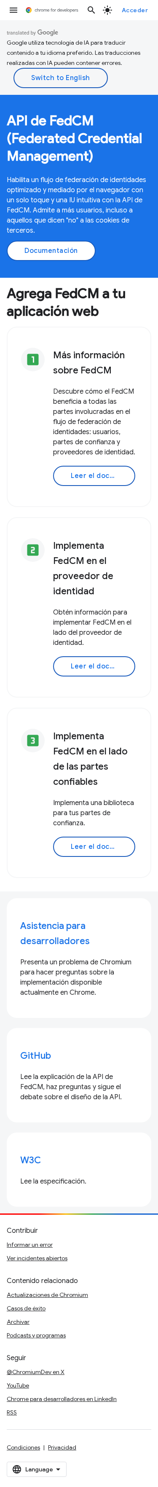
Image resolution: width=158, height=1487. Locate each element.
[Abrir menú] (13, 10)
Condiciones (23, 1447)
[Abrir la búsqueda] (91, 10)
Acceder (135, 10)
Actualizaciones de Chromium (47, 1295)
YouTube (18, 1385)
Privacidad (62, 1447)
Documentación (51, 251)
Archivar (18, 1322)
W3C (30, 1160)
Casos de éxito (26, 1308)
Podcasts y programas (36, 1335)
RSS (12, 1412)
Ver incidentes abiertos (37, 1258)
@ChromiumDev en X (35, 1372)
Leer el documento (103, 476)
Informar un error (30, 1244)
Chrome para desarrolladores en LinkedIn (62, 1399)
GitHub (35, 1055)
